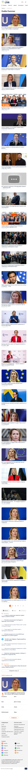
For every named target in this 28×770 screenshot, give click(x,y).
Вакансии (4, 726)
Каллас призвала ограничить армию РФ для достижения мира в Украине (13, 561)
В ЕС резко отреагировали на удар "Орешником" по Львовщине (14, 423)
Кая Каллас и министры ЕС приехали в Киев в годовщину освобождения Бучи (13, 266)
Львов (15, 707)
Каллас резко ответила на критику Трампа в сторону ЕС (13, 522)
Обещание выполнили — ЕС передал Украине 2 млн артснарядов (13, 502)
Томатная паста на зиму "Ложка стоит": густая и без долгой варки (14, 625)
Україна (4, 5)
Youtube (5, 743)
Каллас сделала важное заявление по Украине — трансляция (14, 581)
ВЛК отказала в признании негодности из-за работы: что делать (14, 644)
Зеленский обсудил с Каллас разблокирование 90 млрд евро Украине (14, 167)
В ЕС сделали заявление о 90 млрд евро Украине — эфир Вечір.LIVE (14, 187)
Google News (20, 745)
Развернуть (14, 717)
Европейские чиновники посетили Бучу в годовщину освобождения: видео (12, 246)
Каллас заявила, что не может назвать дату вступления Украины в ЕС (12, 128)
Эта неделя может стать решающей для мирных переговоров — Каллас (14, 541)
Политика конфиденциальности (19, 727)
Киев (3, 707)
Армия (15, 5)
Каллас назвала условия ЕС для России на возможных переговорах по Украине (12, 69)
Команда (4, 733)
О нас (3, 724)
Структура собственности (7, 731)
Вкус (3, 701)
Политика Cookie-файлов (18, 733)
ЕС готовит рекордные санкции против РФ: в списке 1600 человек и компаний (13, 28)
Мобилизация (5, 712)
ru (22, 2)
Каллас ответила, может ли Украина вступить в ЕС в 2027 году (13, 344)
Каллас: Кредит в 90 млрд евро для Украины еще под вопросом (14, 206)
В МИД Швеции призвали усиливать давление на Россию (14, 403)
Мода (15, 712)
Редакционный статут (19, 729)
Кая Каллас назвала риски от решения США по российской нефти (13, 305)
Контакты (4, 728)
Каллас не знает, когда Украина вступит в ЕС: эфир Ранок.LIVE (13, 108)
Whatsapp (6, 755)
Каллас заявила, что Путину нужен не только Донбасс (13, 147)
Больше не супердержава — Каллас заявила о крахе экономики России (13, 364)
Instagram (6, 750)
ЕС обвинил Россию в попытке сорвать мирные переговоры (13, 482)
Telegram (6, 745)
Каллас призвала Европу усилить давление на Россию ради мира (13, 325)
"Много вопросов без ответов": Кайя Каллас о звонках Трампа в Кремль (13, 88)
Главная (3, 8)
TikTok (18, 743)
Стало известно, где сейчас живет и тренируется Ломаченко (11, 630)
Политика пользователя (19, 724)
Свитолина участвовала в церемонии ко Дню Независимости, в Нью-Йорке (14, 649)
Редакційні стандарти (19, 731)
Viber (5, 748)
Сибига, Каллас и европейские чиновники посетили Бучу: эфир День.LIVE (12, 226)
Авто (15, 696)
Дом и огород (17, 701)
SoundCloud (19, 750)
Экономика (20, 5)
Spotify (18, 748)
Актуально (4, 696)
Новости (10, 5)
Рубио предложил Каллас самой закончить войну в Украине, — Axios (14, 285)
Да (25, 768)
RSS (17, 752)
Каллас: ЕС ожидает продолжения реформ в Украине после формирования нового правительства (12, 48)
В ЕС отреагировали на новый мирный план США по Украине (14, 600)
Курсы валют (4, 735)
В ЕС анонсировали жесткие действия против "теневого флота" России (13, 462)
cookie (11, 768)
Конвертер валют (6, 736)
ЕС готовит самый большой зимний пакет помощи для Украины (12, 384)
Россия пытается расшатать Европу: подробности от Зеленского (11, 660)
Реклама (3, 729)
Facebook (6, 752)
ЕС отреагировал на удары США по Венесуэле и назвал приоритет (13, 443)
